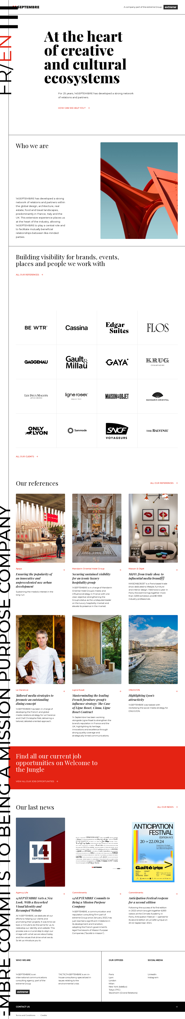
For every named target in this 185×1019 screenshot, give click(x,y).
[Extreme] (171, 7)
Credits (44, 1015)
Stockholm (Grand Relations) (123, 993)
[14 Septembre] (26, 7)
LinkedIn (152, 974)
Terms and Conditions (25, 1015)
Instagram (153, 977)
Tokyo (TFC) (114, 989)
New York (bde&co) (118, 986)
